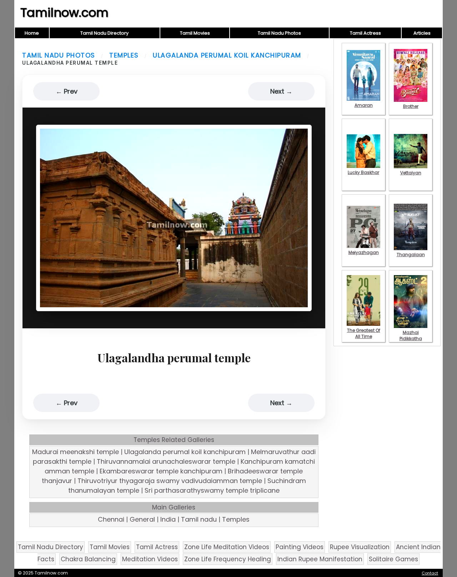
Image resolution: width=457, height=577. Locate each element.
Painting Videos (299, 547)
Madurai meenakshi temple (75, 451)
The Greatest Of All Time (363, 333)
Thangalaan (411, 255)
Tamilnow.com (64, 12)
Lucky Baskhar (363, 172)
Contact (430, 573)
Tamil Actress (365, 33)
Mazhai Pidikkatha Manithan (411, 338)
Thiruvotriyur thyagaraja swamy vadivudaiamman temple (169, 480)
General (142, 519)
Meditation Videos (150, 559)
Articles (422, 33)
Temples (124, 55)
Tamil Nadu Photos (279, 33)
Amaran (364, 105)
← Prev (66, 91)
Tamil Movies (195, 33)
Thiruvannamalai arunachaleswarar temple (166, 461)
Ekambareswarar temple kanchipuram (161, 471)
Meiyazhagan (363, 252)
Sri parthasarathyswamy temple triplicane (212, 490)
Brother (410, 106)
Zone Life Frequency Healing (227, 559)
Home (32, 33)
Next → (281, 91)
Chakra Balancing (88, 559)
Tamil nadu (199, 519)
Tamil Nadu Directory (104, 33)
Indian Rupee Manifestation (319, 559)
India (168, 519)
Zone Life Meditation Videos (226, 547)
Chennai (111, 519)
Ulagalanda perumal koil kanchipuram (227, 55)
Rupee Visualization (360, 547)
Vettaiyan (410, 173)
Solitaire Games (393, 559)
